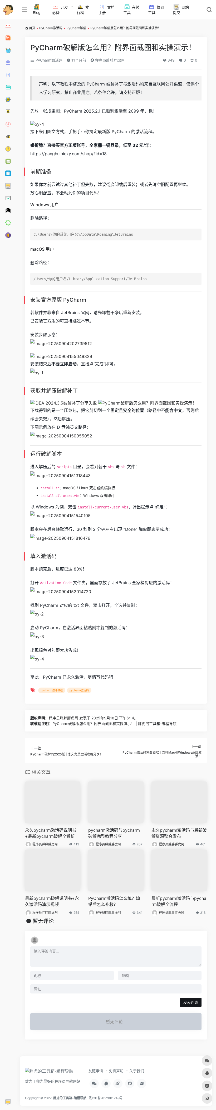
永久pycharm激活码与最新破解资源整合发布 (179, 833)
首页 (32, 28)
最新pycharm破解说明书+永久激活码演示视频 (52, 901)
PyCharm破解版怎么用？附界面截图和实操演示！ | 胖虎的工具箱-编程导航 (114, 723)
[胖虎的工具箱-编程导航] (49, 1072)
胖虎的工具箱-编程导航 (69, 1098)
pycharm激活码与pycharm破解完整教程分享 (114, 833)
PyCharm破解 (76, 28)
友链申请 (95, 1070)
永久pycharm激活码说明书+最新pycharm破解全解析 (50, 833)
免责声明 (116, 1070)
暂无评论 (43, 921)
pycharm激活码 (79, 690)
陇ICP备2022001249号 (106, 1098)
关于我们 (136, 1070)
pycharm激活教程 (52, 690)
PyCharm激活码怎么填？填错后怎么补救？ (114, 901)
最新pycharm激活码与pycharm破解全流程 (178, 901)
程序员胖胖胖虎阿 (109, 60)
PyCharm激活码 (50, 28)
